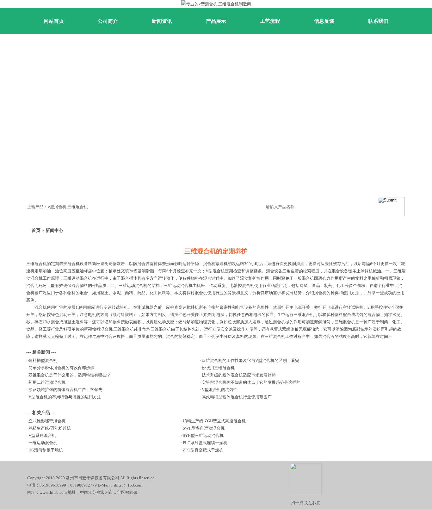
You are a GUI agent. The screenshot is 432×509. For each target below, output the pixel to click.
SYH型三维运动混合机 (203, 435)
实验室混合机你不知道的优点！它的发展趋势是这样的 (251, 382)
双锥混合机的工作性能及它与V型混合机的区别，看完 (250, 360)
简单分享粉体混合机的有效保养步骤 (61, 367)
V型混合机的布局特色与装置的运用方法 (64, 396)
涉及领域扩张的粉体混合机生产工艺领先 (65, 389)
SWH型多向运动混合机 (204, 428)
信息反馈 (324, 21)
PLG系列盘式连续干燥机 (205, 442)
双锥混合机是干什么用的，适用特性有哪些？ (69, 375)
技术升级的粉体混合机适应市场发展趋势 (239, 375)
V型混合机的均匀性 (220, 389)
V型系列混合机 (42, 435)
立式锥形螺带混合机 (46, 421)
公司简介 (108, 21)
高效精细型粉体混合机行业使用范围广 (237, 396)
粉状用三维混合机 (218, 367)
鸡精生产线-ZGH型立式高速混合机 (214, 421)
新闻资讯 (162, 21)
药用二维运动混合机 (46, 382)
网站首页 (54, 21)
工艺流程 (270, 21)
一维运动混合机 (42, 442)
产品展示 (216, 21)
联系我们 (378, 21)
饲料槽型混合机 (42, 360)
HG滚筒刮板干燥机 (45, 450)
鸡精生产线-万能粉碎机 (49, 428)
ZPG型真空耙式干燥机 (203, 450)
